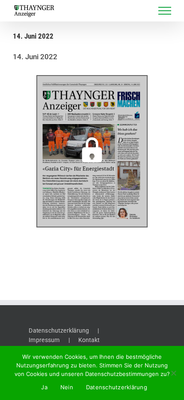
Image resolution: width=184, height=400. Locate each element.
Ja (44, 387)
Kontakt (89, 339)
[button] (92, 151)
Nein (66, 387)
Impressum (44, 339)
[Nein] (173, 373)
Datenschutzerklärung (59, 330)
